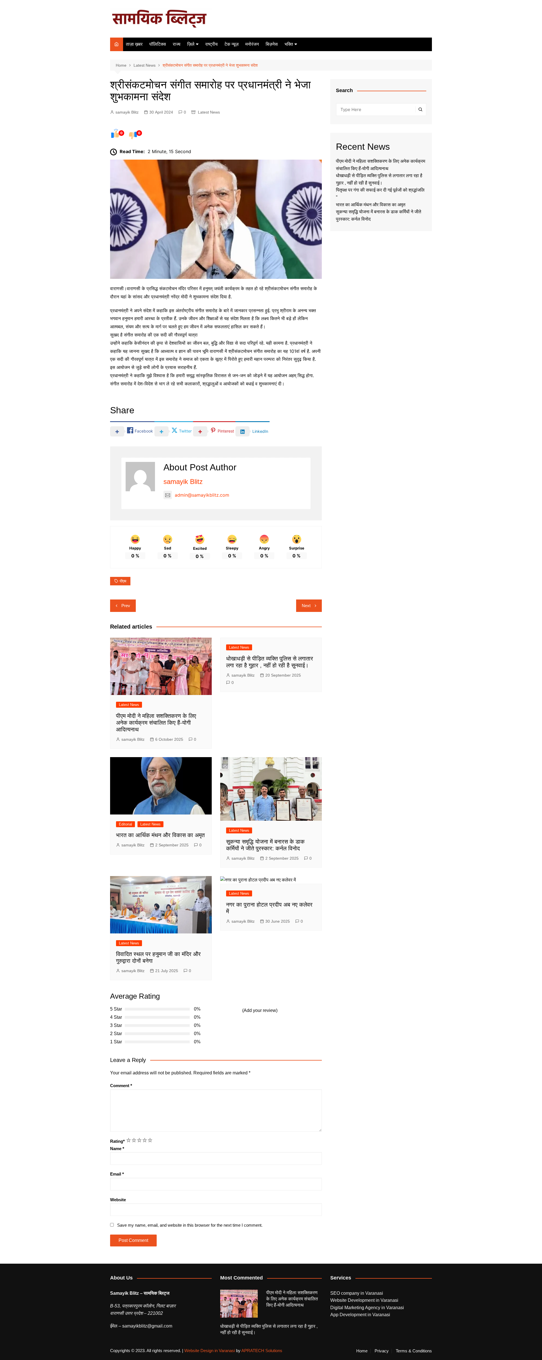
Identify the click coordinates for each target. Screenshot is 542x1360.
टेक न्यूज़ (231, 44)
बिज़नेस (272, 44)
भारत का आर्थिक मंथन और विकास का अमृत (160, 835)
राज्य (176, 44)
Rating (117, 1141)
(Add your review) (259, 1010)
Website (118, 1199)
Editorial (125, 824)
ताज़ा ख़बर (134, 44)
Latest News (209, 112)
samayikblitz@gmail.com (147, 1326)
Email (117, 1174)
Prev (125, 605)
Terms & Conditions (414, 1351)
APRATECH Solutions (261, 1350)
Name (117, 1148)
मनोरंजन (252, 44)
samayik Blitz (127, 112)
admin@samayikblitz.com (202, 495)
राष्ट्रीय (211, 44)
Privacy (382, 1351)
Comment (121, 1085)
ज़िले (190, 44)
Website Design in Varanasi (209, 1350)
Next (306, 605)
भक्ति (289, 44)
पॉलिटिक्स (157, 44)
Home (362, 1351)
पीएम (123, 581)
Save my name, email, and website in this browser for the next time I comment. (190, 1225)
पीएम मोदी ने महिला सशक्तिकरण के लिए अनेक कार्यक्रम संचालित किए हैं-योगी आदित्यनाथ (156, 723)
